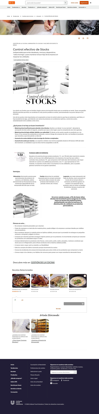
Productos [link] (31, 7)
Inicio (12, 364)
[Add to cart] (90, 3)
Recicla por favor (16, 385)
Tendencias (14, 368)
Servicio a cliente (16, 388)
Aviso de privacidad (36, 382)
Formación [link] (82, 7)
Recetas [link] (24, 7)
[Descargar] (79, 38)
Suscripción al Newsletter (38, 364)
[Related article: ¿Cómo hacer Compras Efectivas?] (21, 326)
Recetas (13, 371)
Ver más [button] (58, 308)
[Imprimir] (83, 38)
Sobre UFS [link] (51, 7)
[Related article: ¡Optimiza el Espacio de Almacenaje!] (40, 326)
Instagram (56, 380)
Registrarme (84, 2)
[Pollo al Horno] (40, 281)
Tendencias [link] (15, 7)
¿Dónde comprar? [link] (42, 7)
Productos (14, 375)
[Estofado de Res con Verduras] (21, 281)
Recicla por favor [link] (61, 7)
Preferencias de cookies (37, 368)
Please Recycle (35, 375)
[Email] (87, 38)
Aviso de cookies (35, 385)
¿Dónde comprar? (16, 378)
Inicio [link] (8, 7)
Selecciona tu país (36, 371)
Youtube (55, 383)
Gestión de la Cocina (43, 262)
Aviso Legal (34, 378)
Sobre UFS (14, 382)
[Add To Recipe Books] (28, 276)
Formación (14, 392)
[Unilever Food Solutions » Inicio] (11, 3)
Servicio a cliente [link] (72, 7)
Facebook (66, 380)
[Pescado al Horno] (59, 281)
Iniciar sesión (74, 2)
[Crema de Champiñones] (78, 281)
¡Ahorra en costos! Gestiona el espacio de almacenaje (20, 336)
